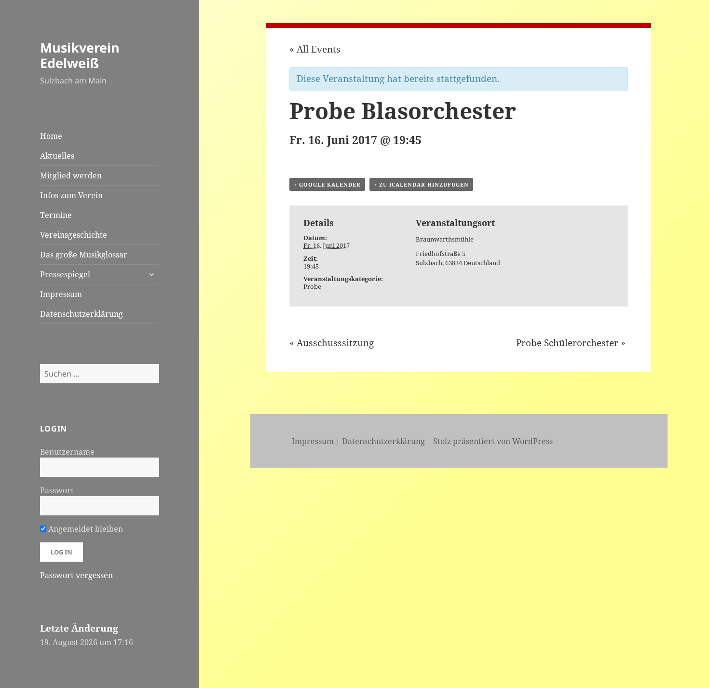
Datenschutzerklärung (81, 314)
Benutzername (67, 451)
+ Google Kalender (327, 184)
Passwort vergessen (76, 575)
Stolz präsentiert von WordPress (493, 441)
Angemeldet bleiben (84, 529)
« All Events (315, 49)
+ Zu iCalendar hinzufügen (421, 184)
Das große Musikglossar (83, 254)
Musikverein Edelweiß (80, 55)
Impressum (61, 294)
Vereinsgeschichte (73, 234)
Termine (56, 215)
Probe (312, 286)
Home (51, 136)
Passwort (57, 490)
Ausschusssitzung (331, 343)
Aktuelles (57, 155)
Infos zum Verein (71, 195)
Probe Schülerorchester (571, 343)
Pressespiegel (65, 274)
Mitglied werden (71, 175)
